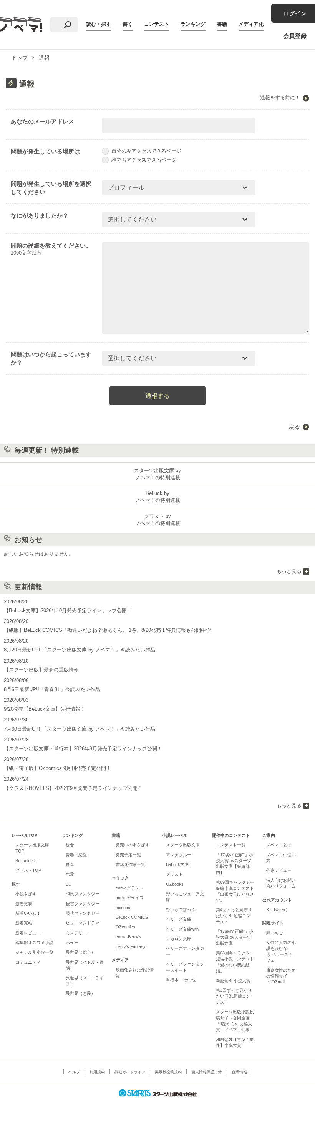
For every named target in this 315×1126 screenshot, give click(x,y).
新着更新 (23, 903)
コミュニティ (28, 962)
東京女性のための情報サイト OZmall (281, 976)
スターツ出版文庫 (183, 845)
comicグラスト (130, 888)
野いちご (274, 933)
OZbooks (175, 884)
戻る (294, 426)
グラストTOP (28, 870)
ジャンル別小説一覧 (34, 952)
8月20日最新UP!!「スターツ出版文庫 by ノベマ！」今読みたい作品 (79, 650)
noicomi (123, 907)
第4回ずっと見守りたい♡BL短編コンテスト (234, 916)
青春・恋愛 (76, 855)
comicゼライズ (130, 897)
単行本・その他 (181, 980)
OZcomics (125, 926)
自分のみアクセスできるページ (146, 151)
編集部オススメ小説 (34, 942)
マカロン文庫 (178, 938)
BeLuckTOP (26, 860)
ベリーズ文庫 (178, 919)
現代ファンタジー (82, 913)
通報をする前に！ (280, 97)
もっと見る (289, 571)
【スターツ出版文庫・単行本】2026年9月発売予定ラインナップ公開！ (83, 748)
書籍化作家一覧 (130, 864)
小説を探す (25, 893)
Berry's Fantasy (131, 946)
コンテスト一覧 (230, 845)
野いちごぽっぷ (181, 909)
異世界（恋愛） (80, 993)
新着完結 (23, 923)
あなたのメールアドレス (42, 121)
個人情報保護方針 (206, 1072)
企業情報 (239, 1072)
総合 (70, 845)
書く (128, 24)
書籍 (222, 24)
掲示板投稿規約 (168, 1072)
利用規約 (97, 1072)
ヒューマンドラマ (82, 923)
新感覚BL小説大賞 (233, 980)
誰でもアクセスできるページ (143, 160)
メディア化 (251, 24)
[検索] (67, 24)
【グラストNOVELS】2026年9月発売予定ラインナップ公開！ (73, 788)
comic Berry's (128, 936)
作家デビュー (279, 870)
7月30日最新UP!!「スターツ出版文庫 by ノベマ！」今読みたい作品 (79, 729)
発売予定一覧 (128, 855)
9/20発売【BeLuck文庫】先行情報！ (44, 709)
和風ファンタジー (82, 893)
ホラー (72, 942)
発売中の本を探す (132, 845)
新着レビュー (28, 933)
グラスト (174, 874)
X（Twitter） (278, 909)
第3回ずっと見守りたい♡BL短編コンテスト (234, 996)
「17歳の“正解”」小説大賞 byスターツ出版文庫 (234, 937)
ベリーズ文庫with (182, 929)
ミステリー (76, 933)
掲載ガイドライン (129, 1072)
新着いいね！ (28, 913)
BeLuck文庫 (177, 864)
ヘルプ (74, 1072)
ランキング (193, 24)
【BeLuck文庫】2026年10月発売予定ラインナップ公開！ (68, 610)
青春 (70, 864)
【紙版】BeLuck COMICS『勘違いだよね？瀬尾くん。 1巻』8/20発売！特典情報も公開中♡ (107, 630)
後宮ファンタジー (82, 903)
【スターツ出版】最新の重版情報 (41, 670)
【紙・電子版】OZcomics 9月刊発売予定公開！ (57, 768)
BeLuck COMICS (132, 917)
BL (68, 884)
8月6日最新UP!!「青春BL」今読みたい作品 (52, 689)
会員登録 (295, 36)
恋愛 (70, 874)
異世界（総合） (80, 952)
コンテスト (156, 24)
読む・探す (98, 24)
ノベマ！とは (279, 845)
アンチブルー (178, 855)
